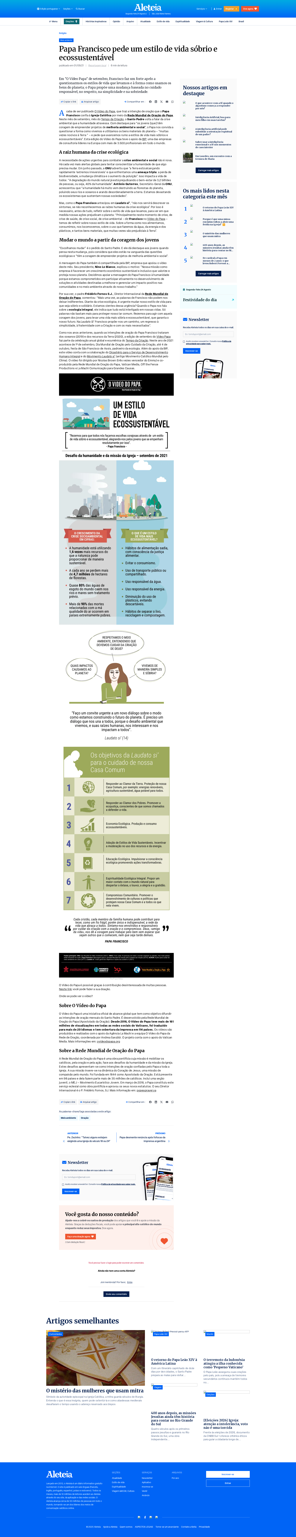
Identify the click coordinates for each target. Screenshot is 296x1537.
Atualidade (145, 21)
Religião (63, 33)
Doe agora (248, 8)
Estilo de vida (163, 21)
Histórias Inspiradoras (96, 21)
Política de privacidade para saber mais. (118, 1184)
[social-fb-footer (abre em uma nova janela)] (145, 1517)
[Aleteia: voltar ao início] (148, 7)
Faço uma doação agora (78, 1236)
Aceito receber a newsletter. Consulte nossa (100, 1184)
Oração (84, 1117)
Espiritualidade (183, 21)
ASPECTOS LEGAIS (144, 1526)
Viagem (157, 1387)
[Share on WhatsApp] (172, 101)
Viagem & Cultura (204, 21)
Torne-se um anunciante (167, 1526)
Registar (230, 8)
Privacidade (204, 1526)
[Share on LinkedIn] (156, 101)
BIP (144, 139)
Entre (129, 1282)
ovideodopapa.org (108, 1041)
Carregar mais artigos (208, 170)
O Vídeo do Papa (105, 111)
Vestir (144, 1491)
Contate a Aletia (188, 1526)
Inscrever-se (71, 1191)
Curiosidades (55, 1334)
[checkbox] (63, 1185)
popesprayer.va (146, 1090)
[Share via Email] (167, 101)
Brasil (241, 21)
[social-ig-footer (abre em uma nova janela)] (156, 1517)
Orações (70, 21)
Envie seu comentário (116, 1294)
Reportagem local (97, 65)
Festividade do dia (200, 299)
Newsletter (147, 1478)
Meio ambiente (68, 1117)
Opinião (116, 21)
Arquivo (130, 21)
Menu (55, 21)
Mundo (210, 1334)
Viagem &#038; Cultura (123, 1491)
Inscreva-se (147, 1486)
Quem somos (126, 1526)
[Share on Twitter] (161, 101)
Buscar (81, 8)
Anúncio (146, 1495)
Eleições (211, 1394)
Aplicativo (146, 1482)
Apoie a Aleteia (110, 1526)
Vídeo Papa (163, 336)
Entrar (219, 8)
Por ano (175, 1478)
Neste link (65, 989)
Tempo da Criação (112, 119)
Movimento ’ (101, 356)
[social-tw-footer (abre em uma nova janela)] (151, 1517)
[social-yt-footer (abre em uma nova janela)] (139, 1517)
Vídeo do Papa (156, 219)
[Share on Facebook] (150, 101)
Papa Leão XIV (225, 21)
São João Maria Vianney (161, 13)
